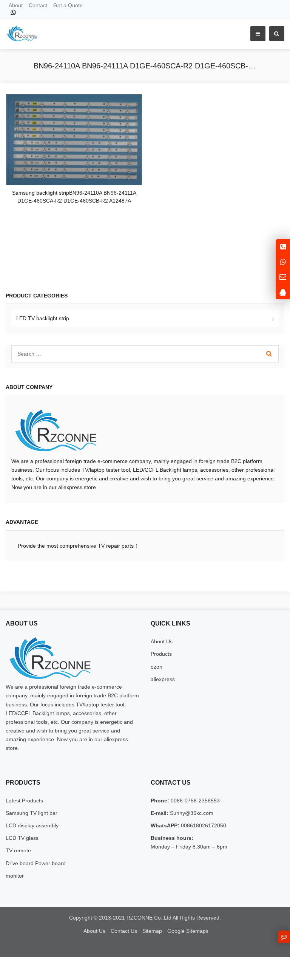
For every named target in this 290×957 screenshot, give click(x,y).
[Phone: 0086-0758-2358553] (283, 246)
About (16, 5)
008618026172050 (202, 825)
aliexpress (163, 679)
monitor (15, 876)
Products (161, 654)
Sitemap (152, 931)
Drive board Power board (36, 863)
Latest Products (24, 801)
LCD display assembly (32, 825)
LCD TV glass (22, 838)
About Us (162, 641)
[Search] (269, 353)
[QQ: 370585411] (283, 292)
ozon (156, 667)
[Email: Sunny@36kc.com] (283, 276)
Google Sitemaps (187, 931)
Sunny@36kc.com (190, 813)
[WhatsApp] (13, 12)
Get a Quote (68, 5)
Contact (38, 5)
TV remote (18, 850)
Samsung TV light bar (31, 813)
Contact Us (124, 931)
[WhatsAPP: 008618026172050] (283, 261)
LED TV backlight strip (42, 318)
